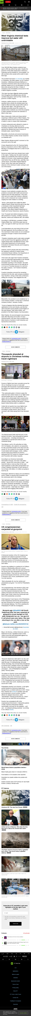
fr (20, 953)
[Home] (2, 2)
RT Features (5, 788)
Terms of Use (15, 984)
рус (12, 953)
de (16, 953)
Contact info (15, 997)
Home (3, 32)
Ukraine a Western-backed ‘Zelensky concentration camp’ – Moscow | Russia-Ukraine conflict (15, 8)
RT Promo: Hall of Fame (15, 994)
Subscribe (15, 923)
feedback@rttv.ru (6, 341)
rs (24, 953)
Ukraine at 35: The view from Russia (12, 807)
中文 (29, 953)
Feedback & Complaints (15, 1001)
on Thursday (19, 78)
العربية (2, 953)
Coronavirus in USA (7, 504)
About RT (15, 991)
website (11, 709)
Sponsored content (15, 981)
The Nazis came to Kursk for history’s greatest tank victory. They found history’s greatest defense (14, 851)
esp (7, 953)
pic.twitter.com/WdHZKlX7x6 (18, 624)
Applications (15, 971)
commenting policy (16, 338)
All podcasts (26, 933)
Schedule (15, 977)
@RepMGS (17, 610)
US (2, 507)
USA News (8, 32)
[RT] (5, 956)
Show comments (15, 347)
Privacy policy (15, 987)
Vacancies (15, 1004)
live (8, 1)
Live (15, 967)
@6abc (5, 624)
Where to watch (15, 974)
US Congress (5, 725)
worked (14, 691)
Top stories (4, 748)
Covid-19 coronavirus (20, 504)
